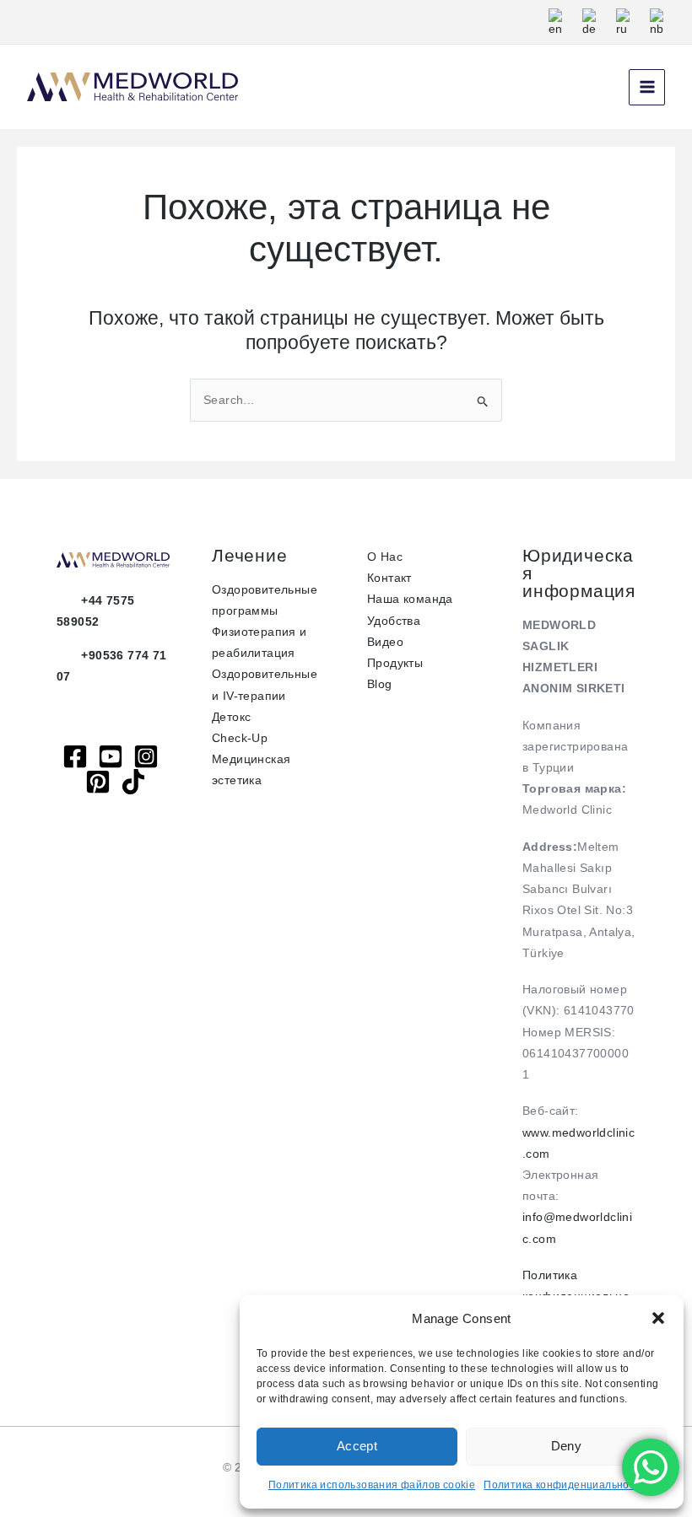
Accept (357, 1446)
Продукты (395, 663)
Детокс (231, 717)
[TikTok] (133, 781)
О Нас (385, 556)
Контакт (389, 577)
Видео (385, 641)
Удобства (393, 620)
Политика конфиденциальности (565, 1485)
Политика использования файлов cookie (371, 1485)
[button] (658, 1318)
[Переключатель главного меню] (647, 87)
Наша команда (410, 598)
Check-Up (240, 738)
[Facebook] (75, 756)
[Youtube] (110, 756)
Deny (566, 1446)
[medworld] (98, 781)
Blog (379, 684)
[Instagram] (146, 756)
